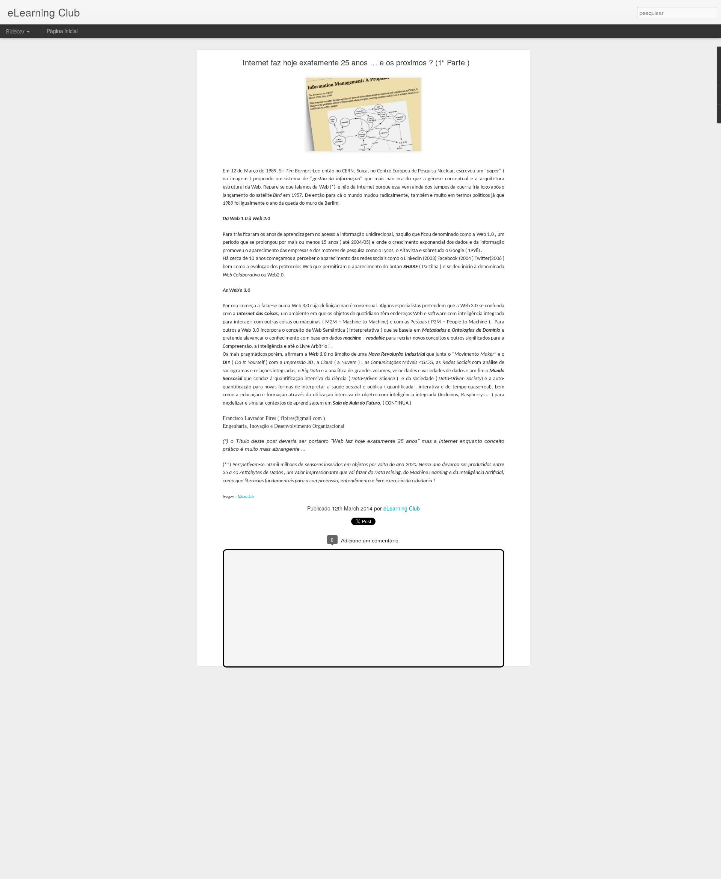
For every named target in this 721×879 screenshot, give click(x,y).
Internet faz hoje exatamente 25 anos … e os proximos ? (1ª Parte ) (356, 62)
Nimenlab (246, 496)
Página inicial (62, 31)
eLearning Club (401, 508)
